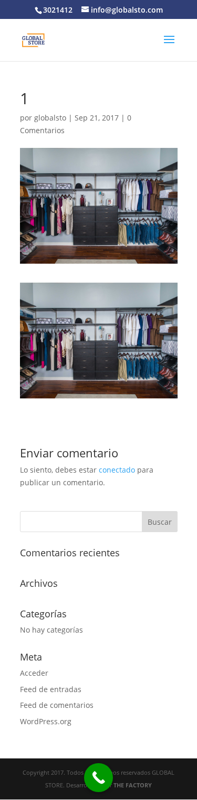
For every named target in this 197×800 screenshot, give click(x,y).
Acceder (34, 673)
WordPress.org (45, 721)
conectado (117, 470)
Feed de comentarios (57, 705)
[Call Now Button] (98, 777)
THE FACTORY (132, 785)
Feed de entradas (50, 689)
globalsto (50, 118)
